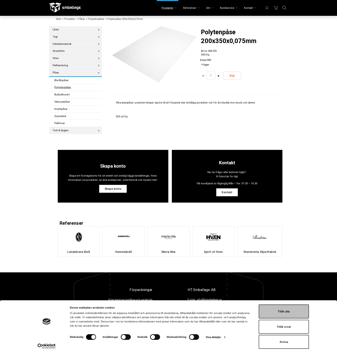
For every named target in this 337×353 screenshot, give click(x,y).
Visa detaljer (213, 337)
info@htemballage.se (209, 300)
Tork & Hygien (61, 130)
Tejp (55, 37)
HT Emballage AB (202, 290)
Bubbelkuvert (62, 94)
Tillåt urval (284, 326)
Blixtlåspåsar (61, 80)
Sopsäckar (60, 116)
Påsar (81, 19)
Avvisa (284, 341)
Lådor (56, 29)
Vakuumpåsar (62, 102)
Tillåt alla (284, 311)
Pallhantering (60, 65)
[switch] (126, 337)
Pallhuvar (59, 123)
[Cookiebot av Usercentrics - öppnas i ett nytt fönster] (46, 346)
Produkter (69, 19)
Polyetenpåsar (96, 19)
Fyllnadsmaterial (62, 44)
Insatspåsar (61, 109)
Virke (56, 58)
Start (58, 19)
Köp (232, 76)
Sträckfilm (59, 51)
